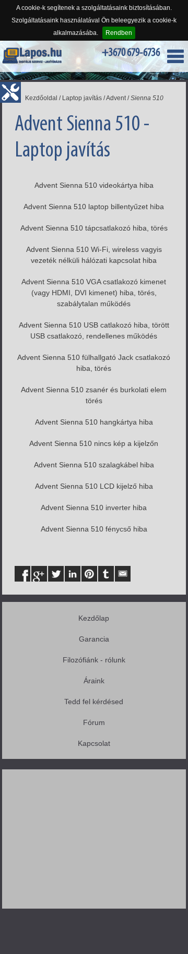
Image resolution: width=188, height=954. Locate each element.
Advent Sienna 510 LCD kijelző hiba (94, 486)
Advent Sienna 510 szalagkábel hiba (94, 465)
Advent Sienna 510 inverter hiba (94, 507)
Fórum (94, 722)
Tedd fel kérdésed (93, 701)
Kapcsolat (94, 743)
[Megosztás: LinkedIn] (72, 574)
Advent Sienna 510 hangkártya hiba (94, 422)
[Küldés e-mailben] (123, 574)
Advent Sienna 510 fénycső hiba (94, 529)
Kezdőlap (93, 618)
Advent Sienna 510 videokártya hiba (94, 185)
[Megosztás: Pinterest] (89, 574)
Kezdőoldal (41, 98)
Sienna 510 (147, 98)
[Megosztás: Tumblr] (106, 574)
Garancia (94, 639)
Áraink (94, 681)
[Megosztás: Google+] (39, 574)
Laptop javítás (82, 98)
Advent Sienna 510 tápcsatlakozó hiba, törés (94, 228)
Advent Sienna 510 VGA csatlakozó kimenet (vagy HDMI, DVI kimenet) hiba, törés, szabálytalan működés (93, 292)
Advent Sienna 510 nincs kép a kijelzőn (93, 443)
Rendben (118, 33)
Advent (116, 98)
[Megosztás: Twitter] (56, 574)
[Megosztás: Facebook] (22, 574)
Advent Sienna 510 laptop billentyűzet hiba (94, 206)
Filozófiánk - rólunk (94, 660)
